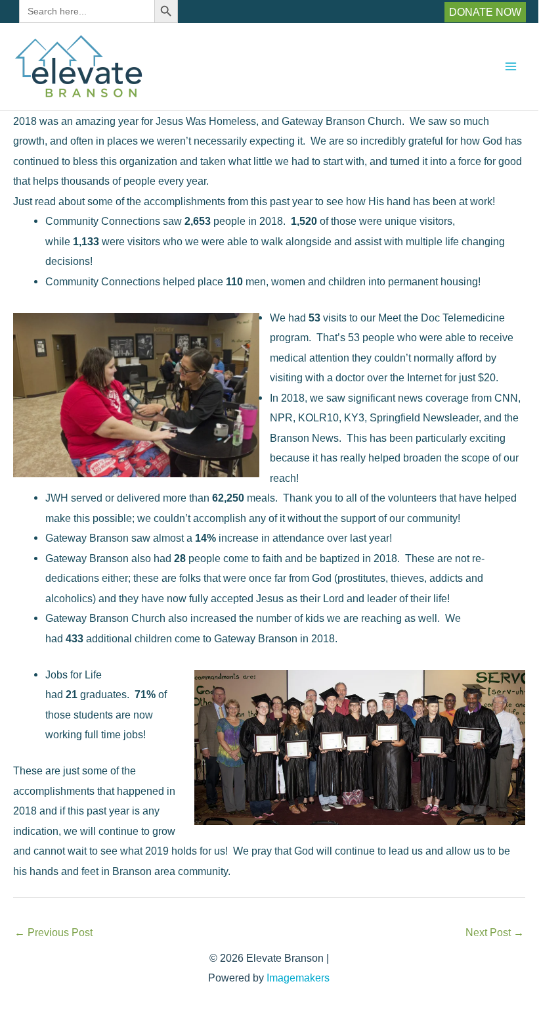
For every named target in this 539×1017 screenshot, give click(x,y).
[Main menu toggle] (510, 67)
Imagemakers (298, 977)
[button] (485, 12)
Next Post (494, 932)
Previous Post (53, 932)
